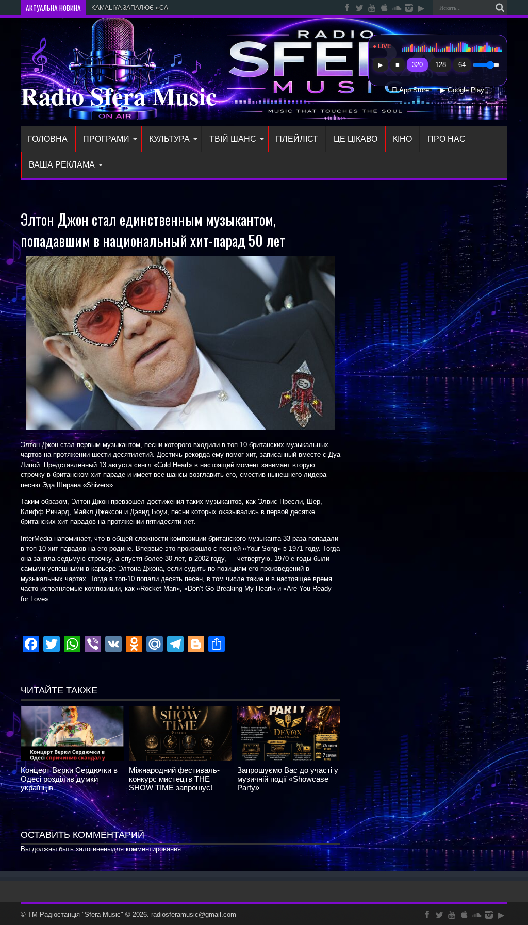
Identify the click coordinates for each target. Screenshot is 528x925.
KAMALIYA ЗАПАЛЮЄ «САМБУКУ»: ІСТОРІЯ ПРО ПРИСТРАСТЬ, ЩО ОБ (196, 7)
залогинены (94, 849)
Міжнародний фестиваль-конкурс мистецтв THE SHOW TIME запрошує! (174, 779)
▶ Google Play (462, 90)
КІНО (402, 139)
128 (440, 65)
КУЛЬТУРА (169, 139)
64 (462, 65)
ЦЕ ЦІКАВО (355, 139)
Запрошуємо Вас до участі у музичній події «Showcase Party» (287, 779)
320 (417, 65)
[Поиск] (499, 7)
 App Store (410, 90)
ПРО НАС (446, 139)
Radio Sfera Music (119, 95)
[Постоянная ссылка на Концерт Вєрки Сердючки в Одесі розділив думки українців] (72, 758)
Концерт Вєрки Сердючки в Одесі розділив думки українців (69, 779)
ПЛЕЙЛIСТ (297, 139)
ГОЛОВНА (48, 139)
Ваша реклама (62, 164)
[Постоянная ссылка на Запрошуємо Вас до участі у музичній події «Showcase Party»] (288, 758)
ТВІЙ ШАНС (232, 139)
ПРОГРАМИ (106, 139)
